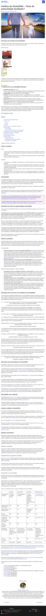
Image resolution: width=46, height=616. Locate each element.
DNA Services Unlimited (35, 553)
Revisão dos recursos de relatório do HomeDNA (13, 131)
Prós (6, 122)
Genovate (13, 552)
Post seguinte (39, 602)
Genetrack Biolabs (4, 554)
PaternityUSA (7, 552)
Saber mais (40, 517)
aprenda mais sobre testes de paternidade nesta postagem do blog (22, 548)
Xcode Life (6, 575)
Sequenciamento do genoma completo (12, 139)
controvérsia (19, 370)
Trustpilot (3, 428)
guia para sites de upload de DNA (37, 546)
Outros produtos (7, 127)
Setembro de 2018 (32, 402)
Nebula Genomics (12, 102)
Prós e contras (7, 120)
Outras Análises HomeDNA (9, 135)
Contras (6, 123)
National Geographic (10, 258)
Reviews (3, 11)
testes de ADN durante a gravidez (28, 557)
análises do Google (5, 429)
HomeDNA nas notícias (8, 134)
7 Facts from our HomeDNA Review (11, 119)
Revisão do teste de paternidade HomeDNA (12, 126)
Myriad (5, 569)
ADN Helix (6, 573)
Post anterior (6, 602)
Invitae (5, 566)
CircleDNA (6, 572)
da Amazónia (13, 420)
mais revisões (28, 545)
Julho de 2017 (13, 397)
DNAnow (28, 550)
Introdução (6, 124)
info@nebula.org (5, 613)
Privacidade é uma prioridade (11, 140)
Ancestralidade (8, 128)
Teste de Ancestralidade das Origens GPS (35, 242)
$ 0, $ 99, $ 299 (39, 542)
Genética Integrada (7, 565)
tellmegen (6, 574)
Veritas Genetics (7, 570)
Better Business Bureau (37, 423)
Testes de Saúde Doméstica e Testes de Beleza (14, 130)
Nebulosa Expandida (9, 137)
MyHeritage (6, 568)
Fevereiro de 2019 (25, 399)
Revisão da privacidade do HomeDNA (11, 132)
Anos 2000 (7, 458)
